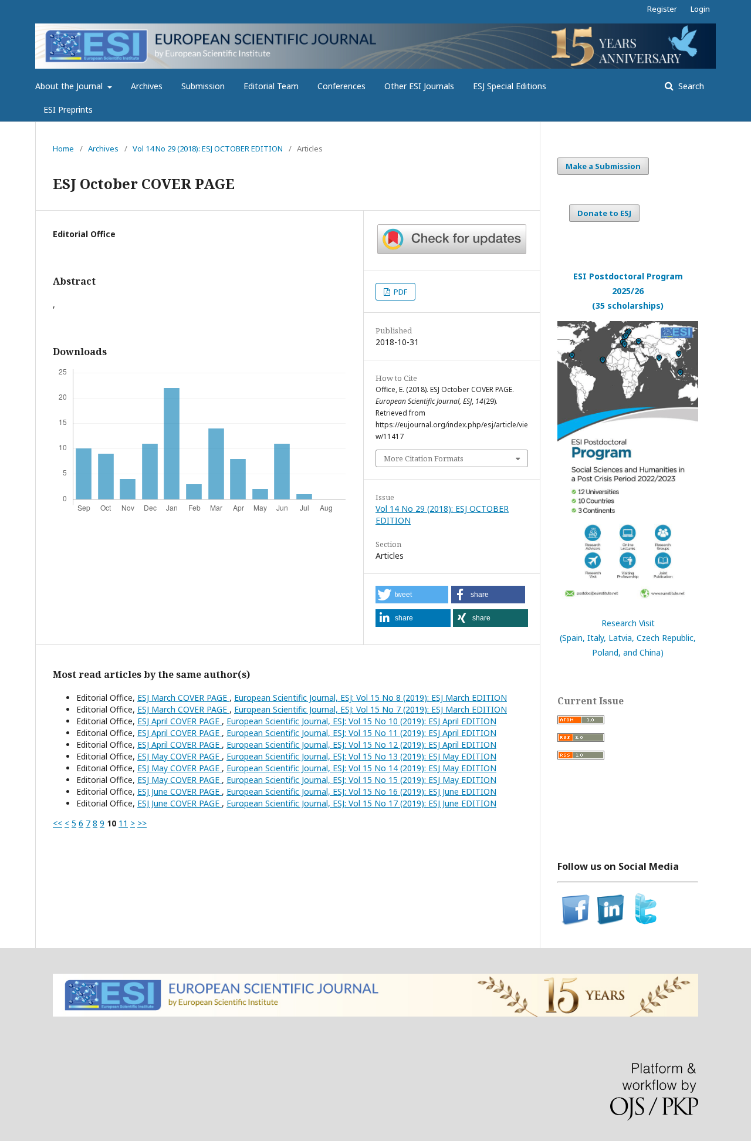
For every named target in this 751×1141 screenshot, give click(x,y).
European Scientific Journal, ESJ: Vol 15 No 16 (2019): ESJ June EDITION (361, 791)
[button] (412, 594)
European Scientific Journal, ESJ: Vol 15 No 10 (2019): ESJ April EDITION (361, 721)
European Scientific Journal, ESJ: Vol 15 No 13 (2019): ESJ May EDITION (361, 756)
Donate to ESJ (604, 213)
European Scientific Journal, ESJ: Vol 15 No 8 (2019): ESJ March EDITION (370, 697)
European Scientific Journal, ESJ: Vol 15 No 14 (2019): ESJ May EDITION (361, 768)
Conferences (341, 86)
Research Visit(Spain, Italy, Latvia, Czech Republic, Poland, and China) (628, 637)
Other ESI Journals (419, 86)
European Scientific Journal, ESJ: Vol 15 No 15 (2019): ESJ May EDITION (361, 779)
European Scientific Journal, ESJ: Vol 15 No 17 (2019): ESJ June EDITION (361, 803)
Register (662, 9)
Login (700, 9)
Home (63, 148)
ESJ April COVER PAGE (179, 721)
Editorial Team (271, 86)
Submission (203, 86)
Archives (147, 86)
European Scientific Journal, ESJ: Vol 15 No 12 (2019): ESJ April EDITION (361, 744)
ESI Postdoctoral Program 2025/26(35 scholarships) (628, 291)
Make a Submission (603, 166)
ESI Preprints (68, 109)
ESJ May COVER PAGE (179, 756)
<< (57, 823)
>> (142, 823)
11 (123, 823)
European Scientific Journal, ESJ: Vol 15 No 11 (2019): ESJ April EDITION (361, 732)
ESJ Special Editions (509, 86)
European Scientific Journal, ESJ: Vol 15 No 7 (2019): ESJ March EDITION (370, 709)
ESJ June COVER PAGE (179, 791)
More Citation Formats (424, 458)
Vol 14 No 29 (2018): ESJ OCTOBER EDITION (208, 148)
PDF (399, 291)
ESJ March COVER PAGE (183, 697)
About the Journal (70, 86)
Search (690, 86)
